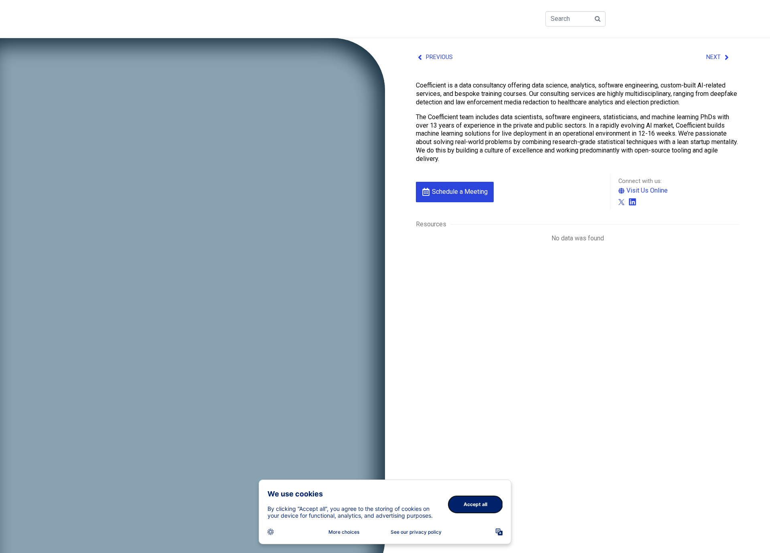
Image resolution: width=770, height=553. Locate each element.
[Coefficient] (621, 202)
